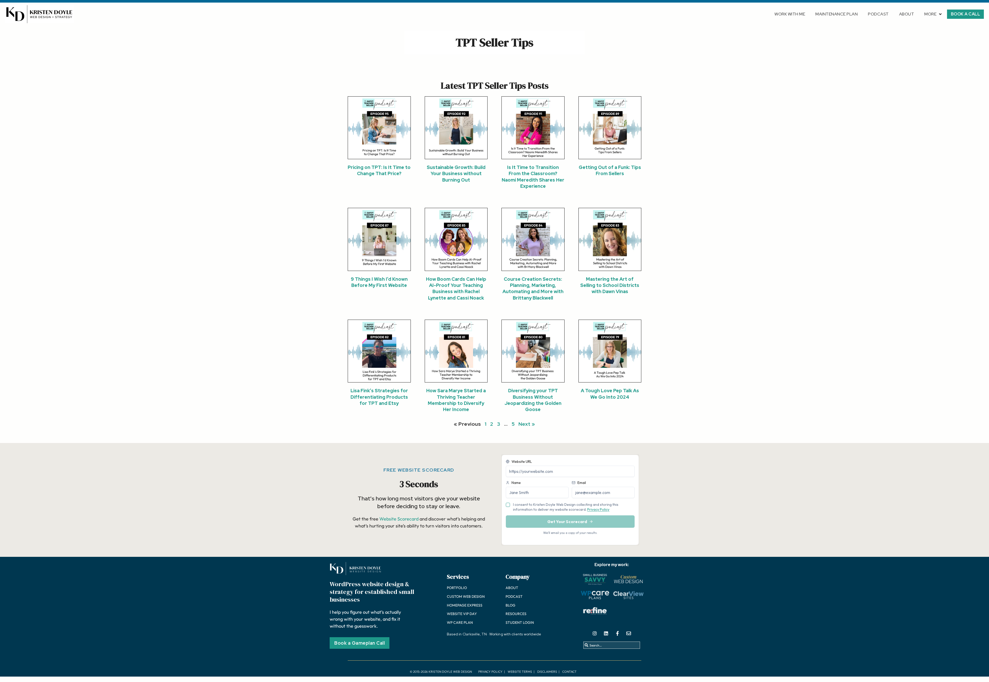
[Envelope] (629, 633)
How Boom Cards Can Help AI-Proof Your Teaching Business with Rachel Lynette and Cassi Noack (456, 288)
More (930, 14)
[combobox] (611, 645)
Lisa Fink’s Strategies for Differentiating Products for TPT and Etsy (379, 397)
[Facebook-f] (617, 633)
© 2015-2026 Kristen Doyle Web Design (441, 672)
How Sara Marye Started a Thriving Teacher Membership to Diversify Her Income (456, 400)
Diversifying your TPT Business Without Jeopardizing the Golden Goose (533, 400)
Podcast (878, 14)
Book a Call (965, 14)
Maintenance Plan (836, 14)
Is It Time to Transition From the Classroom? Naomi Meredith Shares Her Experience (533, 176)
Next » (526, 424)
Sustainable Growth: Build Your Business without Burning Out (456, 173)
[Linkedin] (606, 633)
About (906, 14)
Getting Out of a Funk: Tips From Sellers (610, 170)
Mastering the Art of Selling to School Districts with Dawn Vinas (609, 285)
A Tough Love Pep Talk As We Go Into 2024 (610, 394)
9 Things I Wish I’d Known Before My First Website (379, 282)
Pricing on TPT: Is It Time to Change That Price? (379, 170)
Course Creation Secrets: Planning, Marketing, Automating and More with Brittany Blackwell (533, 288)
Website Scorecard (399, 519)
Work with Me (789, 14)
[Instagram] (595, 633)
